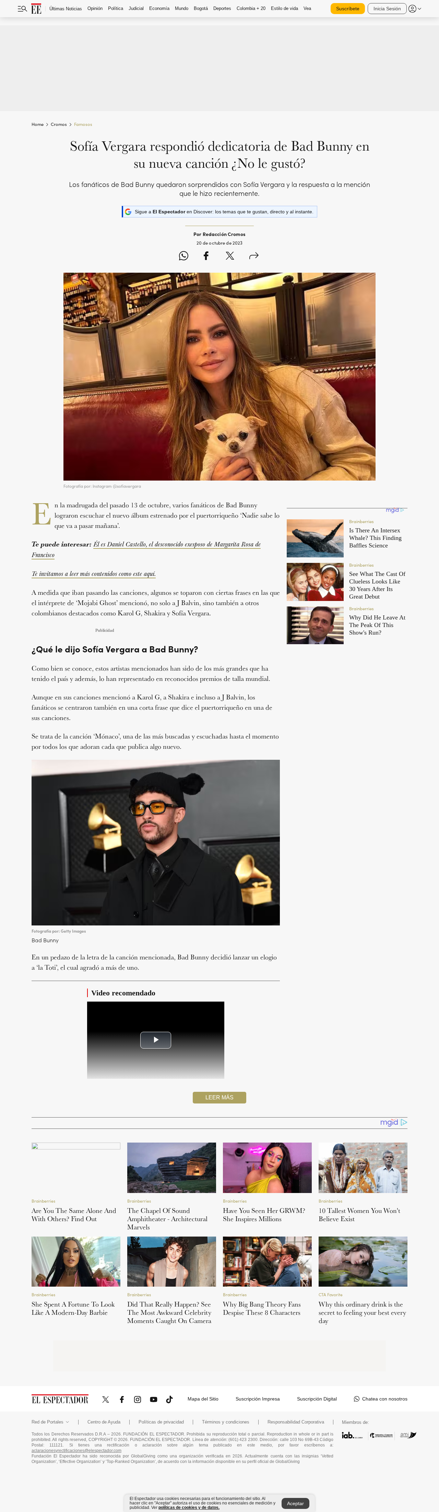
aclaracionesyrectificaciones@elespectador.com (76, 1450)
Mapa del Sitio (203, 1399)
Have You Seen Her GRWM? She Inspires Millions (264, 1214)
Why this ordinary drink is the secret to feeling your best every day (362, 1312)
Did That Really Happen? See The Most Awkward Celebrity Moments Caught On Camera (169, 1312)
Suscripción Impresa (258, 1399)
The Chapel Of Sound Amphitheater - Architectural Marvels (167, 1218)
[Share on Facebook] (206, 256)
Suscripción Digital (317, 1399)
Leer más (219, 1097)
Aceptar (295, 1503)
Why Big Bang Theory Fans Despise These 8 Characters (262, 1308)
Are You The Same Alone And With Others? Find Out (74, 1214)
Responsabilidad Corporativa (296, 1422)
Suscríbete (347, 8)
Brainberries (43, 1201)
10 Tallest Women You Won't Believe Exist (359, 1214)
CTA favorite (331, 1294)
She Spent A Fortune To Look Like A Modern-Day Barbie (73, 1308)
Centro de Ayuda (103, 1422)
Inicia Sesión (387, 8)
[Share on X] (230, 256)
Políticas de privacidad (161, 1422)
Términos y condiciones (225, 1422)
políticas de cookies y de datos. (189, 1507)
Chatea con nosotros (384, 1399)
